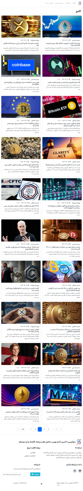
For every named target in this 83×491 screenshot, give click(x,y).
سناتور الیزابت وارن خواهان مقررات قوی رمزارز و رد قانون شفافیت (22, 371)
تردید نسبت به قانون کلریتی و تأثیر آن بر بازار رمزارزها (63, 164)
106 (23, 429)
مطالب (68, 3)
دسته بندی (59, 3)
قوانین (32, 452)
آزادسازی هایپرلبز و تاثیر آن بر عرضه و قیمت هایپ (64, 82)
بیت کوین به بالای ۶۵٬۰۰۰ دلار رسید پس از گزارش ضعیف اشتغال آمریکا (64, 289)
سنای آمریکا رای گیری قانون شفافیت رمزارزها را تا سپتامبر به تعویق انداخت (64, 207)
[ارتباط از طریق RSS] (75, 471)
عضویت (36, 474)
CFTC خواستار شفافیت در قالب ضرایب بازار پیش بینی (21, 206)
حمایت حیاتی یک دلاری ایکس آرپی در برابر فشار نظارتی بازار (21, 44)
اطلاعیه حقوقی (29, 455)
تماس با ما (49, 3)
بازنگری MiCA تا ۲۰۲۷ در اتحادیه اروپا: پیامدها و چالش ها (23, 124)
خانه (74, 3)
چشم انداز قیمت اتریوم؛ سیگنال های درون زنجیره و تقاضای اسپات (63, 44)
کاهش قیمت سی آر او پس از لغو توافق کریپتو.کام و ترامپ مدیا (22, 289)
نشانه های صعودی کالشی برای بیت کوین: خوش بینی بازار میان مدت (21, 165)
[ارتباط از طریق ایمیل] (80, 471)
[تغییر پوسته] (41, 484)
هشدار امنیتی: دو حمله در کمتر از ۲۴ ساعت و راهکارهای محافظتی (65, 330)
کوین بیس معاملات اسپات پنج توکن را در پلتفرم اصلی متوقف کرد (21, 83)
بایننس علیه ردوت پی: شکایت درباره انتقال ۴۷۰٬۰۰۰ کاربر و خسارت (63, 248)
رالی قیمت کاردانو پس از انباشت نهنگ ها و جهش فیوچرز (64, 371)
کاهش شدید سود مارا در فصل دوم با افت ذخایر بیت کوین (63, 412)
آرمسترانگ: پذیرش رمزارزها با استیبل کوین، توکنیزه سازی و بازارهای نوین (22, 248)
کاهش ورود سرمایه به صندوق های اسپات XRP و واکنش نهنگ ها (23, 330)
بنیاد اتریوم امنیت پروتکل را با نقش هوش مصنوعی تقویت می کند (22, 412)
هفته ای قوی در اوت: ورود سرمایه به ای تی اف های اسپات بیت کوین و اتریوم (63, 124)
